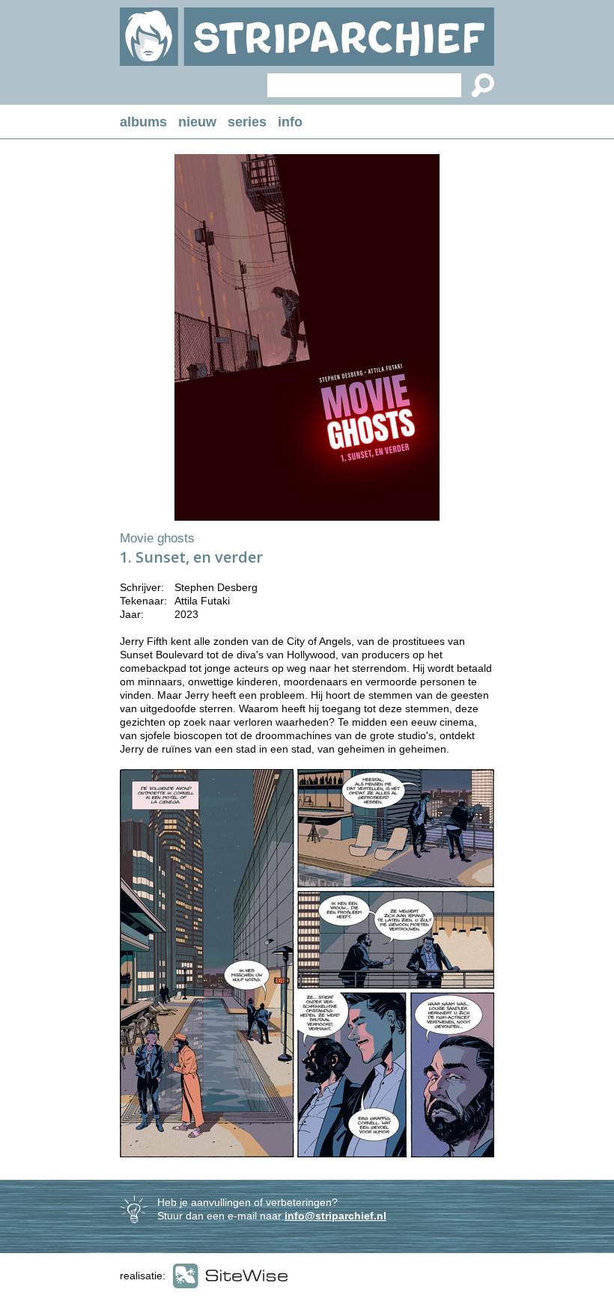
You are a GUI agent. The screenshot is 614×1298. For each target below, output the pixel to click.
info (290, 121)
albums (143, 121)
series (247, 121)
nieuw (197, 121)
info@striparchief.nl (335, 1216)
